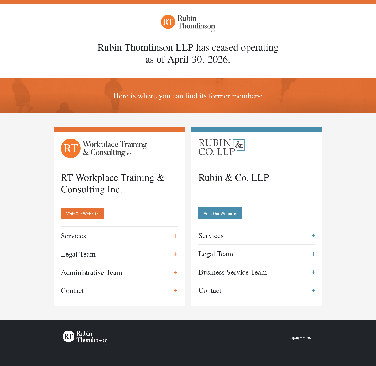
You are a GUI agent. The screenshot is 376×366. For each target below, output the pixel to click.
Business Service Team (256, 272)
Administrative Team (119, 272)
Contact (119, 290)
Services (119, 235)
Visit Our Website (82, 213)
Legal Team (119, 254)
